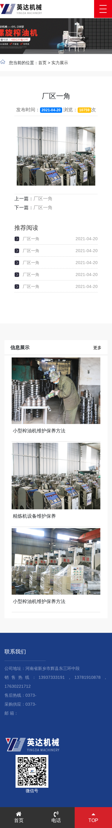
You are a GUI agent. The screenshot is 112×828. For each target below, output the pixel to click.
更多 (97, 347)
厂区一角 (43, 198)
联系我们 (15, 652)
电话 (56, 820)
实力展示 (59, 62)
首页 (42, 62)
